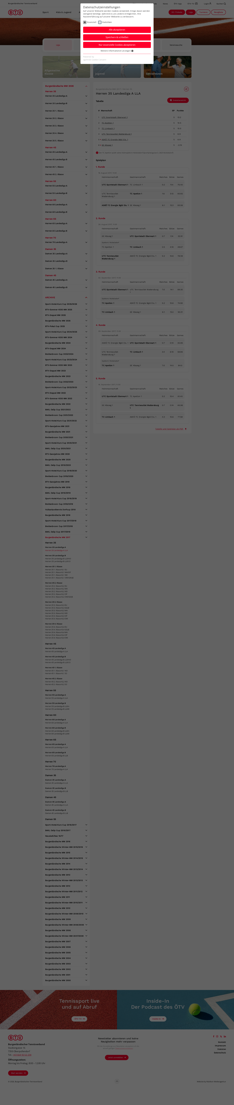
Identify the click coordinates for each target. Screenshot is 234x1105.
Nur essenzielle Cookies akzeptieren (117, 44)
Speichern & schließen (117, 37)
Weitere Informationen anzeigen (116, 50)
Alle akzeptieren (117, 29)
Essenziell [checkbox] (91, 22)
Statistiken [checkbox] (107, 22)
